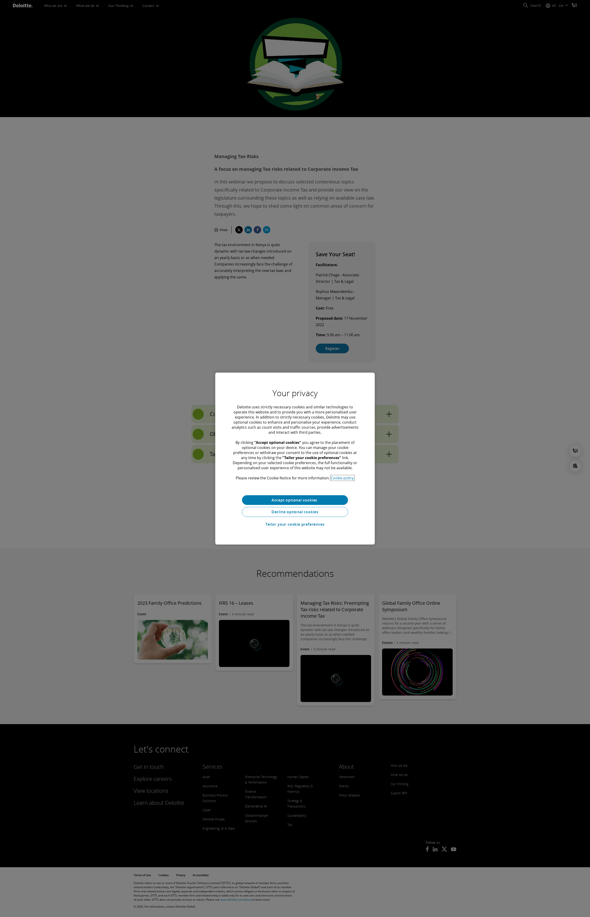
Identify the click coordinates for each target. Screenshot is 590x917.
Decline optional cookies (295, 511)
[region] (295, 458)
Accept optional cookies (295, 499)
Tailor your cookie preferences (295, 524)
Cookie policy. (342, 477)
